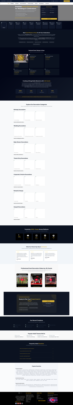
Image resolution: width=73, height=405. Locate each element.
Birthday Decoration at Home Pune (20, 384)
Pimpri (52, 379)
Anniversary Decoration (26, 374)
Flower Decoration (44, 374)
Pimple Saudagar (48, 379)
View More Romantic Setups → (18, 203)
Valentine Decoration (39, 374)
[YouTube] (55, 1)
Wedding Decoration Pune (37, 384)
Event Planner (39, 375)
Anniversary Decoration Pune (39, 385)
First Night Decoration (32, 374)
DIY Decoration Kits (48, 375)
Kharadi (46, 380)
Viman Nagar (31, 379)
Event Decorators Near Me (33, 386)
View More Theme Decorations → (19, 170)
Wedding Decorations (32, 369)
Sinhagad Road (38, 380)
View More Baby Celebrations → (19, 154)
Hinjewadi (22, 379)
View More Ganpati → (17, 219)
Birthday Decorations (19, 369)
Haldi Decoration (37, 369)
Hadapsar (35, 379)
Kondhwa (42, 379)
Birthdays (16, 3)
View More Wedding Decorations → (19, 138)
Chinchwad (55, 379)
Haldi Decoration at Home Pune (46, 384)
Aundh (28, 379)
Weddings (12, 3)
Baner (17, 379)
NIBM (44, 379)
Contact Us (47, 3)
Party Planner (43, 375)
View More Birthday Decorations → (19, 122)
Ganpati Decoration (19, 374)
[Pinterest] (57, 1)
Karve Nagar (31, 380)
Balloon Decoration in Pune (29, 384)
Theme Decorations (25, 369)
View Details (16, 66)
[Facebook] (52, 1)
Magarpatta (38, 379)
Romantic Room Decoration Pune (22, 385)
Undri (43, 380)
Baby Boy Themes (33, 375)
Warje (34, 380)
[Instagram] (53, 1)
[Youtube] (18, 403)
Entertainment (41, 3)
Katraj (41, 380)
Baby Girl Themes (28, 375)
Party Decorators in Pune (40, 386)
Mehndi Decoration (43, 369)
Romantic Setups (30, 3)
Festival (36, 3)
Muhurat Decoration (50, 374)
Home (9, 3)
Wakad (19, 379)
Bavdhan (27, 380)
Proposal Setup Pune (47, 385)
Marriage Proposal (54, 369)
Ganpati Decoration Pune (53, 385)
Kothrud (25, 379)
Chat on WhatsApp (48, 303)
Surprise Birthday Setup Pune (31, 385)
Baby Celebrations (23, 3)
